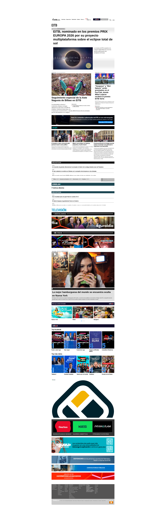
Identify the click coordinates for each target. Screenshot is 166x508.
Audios (80, 488)
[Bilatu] (110, 20)
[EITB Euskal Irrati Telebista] (56, 19)
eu (112, 20)
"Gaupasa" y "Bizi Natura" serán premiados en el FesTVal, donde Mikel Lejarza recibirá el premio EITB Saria (103, 92)
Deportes (68, 19)
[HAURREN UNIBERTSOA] (82, 426)
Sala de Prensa (89, 491)
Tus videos (105, 180)
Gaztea (59, 489)
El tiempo (88, 485)
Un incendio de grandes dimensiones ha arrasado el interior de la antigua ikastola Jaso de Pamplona (77, 167)
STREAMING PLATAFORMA (101, 434)
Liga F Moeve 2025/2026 (73, 488)
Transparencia (95, 500)
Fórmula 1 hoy (71, 490)
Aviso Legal (75, 500)
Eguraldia (66, 491)
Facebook (96, 486)
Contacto (99, 500)
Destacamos (60, 214)
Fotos (80, 487)
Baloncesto (71, 495)
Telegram (96, 489)
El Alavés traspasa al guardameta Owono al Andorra (65, 201)
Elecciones (88, 488)
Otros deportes (71, 496)
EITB (54, 25)
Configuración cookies (88, 500)
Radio (78, 19)
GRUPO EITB (105, 19)
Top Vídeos (80, 486)
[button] (81, 229)
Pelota (70, 493)
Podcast (59, 493)
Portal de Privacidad (68, 500)
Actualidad (66, 486)
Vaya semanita (54, 489)
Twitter (96, 487)
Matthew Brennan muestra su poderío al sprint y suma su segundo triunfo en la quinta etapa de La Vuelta (79, 205)
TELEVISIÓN (59, 210)
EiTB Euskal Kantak (61, 491)
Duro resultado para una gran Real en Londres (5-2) (65, 196)
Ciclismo (70, 494)
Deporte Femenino (72, 492)
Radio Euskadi (60, 487)
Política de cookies (80, 500)
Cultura (66, 489)
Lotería (87, 489)
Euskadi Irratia (60, 486)
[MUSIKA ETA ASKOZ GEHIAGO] (63, 426)
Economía (66, 487)
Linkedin (96, 490)
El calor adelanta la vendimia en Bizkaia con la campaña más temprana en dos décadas (74, 171)
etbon (59, 233)
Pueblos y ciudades (90, 490)
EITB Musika (60, 490)
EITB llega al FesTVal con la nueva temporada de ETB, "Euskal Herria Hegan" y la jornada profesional (104, 108)
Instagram (96, 488)
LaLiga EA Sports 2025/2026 (73, 487)
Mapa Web (104, 500)
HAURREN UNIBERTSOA (80, 434)
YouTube (96, 491)
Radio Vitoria (60, 488)
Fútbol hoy (70, 486)
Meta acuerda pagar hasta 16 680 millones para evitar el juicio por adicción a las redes (74, 175)
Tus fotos (105, 179)
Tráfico (87, 486)
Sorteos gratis (89, 487)
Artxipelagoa (60, 494)
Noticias (63, 19)
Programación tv (54, 486)
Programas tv (54, 487)
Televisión (74, 19)
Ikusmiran (66, 490)
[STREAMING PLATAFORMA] (102, 426)
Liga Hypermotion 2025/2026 (73, 489)
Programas (59, 492)
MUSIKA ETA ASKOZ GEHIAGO (62, 434)
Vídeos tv (53, 488)
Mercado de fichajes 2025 (73, 491)
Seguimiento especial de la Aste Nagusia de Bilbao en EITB (69, 99)
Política (66, 488)
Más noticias (56, 162)
